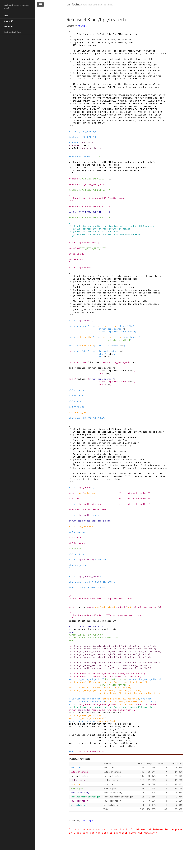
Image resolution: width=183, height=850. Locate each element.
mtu (76, 498)
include (74, 142)
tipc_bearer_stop (85, 721)
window (78, 401)
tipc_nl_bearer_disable (87, 646)
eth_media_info (109, 621)
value (76, 248)
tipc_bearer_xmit (85, 735)
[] (129, 340)
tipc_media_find (102, 710)
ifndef (74, 131)
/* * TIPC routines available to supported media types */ (101, 599)
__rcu (78, 493)
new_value (137, 674)
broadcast (78, 259)
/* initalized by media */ (134, 493)
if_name (79, 587)
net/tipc (82, 25)
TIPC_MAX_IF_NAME (95, 587)
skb (129, 607)
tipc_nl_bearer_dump (86, 651)
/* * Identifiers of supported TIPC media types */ (96, 198)
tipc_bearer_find (104, 704)
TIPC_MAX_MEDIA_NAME (93, 418)
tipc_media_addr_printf (89, 679)
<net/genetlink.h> (90, 148)
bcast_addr (104, 521)
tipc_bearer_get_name (86, 707)
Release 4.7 (8, 26)
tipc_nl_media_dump (85, 662)
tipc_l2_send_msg (84, 690)
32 (110, 179)
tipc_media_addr (87, 243)
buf (132, 326)
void (71, 345)
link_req (101, 560)
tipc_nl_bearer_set (85, 657)
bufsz (107, 357)
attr (125, 340)
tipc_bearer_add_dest (87, 699)
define (74, 137)
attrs (122, 685)
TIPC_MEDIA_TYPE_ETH (91, 206)
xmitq (126, 737)
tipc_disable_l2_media (88, 687)
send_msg (82, 326)
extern (73, 621)
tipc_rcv (80, 607)
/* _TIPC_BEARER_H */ (91, 751)
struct (73, 243)
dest (131, 331)
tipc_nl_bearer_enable (87, 649)
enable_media (84, 337)
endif (73, 632)
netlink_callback (144, 651)
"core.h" (85, 145)
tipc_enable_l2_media (86, 682)
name (77, 418)
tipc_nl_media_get (84, 665)
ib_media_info (108, 629)
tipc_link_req (86, 560)
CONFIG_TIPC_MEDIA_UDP (91, 635)
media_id (78, 254)
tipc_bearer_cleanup (87, 718)
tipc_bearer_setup (84, 715)
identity (79, 554)
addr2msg (82, 362)
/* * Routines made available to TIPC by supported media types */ (106, 615)
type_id (78, 407)
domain (78, 548)
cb (157, 651)
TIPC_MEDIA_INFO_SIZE (91, 179)
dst (128, 740)
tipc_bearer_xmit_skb (87, 726)
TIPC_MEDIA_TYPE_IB (90, 212)
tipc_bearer (85, 268)
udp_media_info (109, 637)
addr (121, 351)
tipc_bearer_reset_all (88, 713)
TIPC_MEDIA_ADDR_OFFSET (92, 190)
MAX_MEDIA (84, 156)
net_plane (81, 565)
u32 (71, 390)
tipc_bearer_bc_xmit (87, 743)
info (153, 646)
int (71, 326)
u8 (70, 248)
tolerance (79, 395)
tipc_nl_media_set (84, 668)
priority (79, 390)
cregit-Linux (74, 4)
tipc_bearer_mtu (83, 724)
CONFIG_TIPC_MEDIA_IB (90, 626)
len (124, 679)
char (101, 354)
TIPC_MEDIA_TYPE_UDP (91, 217)
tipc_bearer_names (88, 576)
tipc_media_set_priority (88, 674)
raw (108, 384)
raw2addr (82, 379)
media (96, 515)
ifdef (73, 626)
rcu (91, 526)
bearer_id (133, 699)
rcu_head (83, 526)
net (99, 326)
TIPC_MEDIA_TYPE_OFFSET (92, 184)
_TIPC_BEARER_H (87, 131)
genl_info (143, 646)
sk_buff (123, 326)
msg (98, 362)
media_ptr (89, 493)
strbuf (110, 354)
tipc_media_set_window (87, 676)
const (107, 674)
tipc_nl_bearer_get (85, 654)
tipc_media (84, 320)
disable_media (86, 345)
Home (6, 16)
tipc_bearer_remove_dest (89, 701)
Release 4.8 (8, 21)
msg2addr (82, 368)
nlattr (116, 340)
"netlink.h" (87, 142)
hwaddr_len (80, 412)
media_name (81, 582)
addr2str (82, 351)
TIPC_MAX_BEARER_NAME (94, 509)
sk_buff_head (112, 737)
